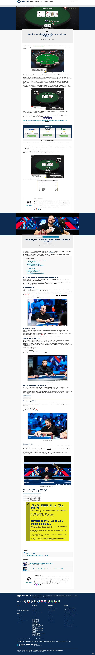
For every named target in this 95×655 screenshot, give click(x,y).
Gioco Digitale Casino (51, 619)
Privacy (18, 608)
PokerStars (34, 607)
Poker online (32, 1)
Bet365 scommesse (35, 620)
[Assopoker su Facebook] (38, 601)
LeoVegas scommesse (36, 624)
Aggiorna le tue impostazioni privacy (23, 610)
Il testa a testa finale (31, 268)
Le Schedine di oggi (20, 621)
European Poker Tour (54, 236)
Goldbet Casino (50, 613)
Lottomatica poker (35, 613)
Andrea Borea (53, 39)
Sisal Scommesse (35, 622)
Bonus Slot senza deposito (68, 622)
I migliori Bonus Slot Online (68, 625)
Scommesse (46, 1)
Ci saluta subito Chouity (31, 261)
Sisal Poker (34, 608)
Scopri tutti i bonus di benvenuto (47, 140)
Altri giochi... (51, 1)
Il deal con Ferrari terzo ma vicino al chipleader (35, 265)
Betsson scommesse (35, 619)
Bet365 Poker (34, 610)
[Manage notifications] (93, 653)
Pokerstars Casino (51, 611)
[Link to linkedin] (38, 209)
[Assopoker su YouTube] (28, 601)
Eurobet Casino (50, 617)
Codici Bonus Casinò (67, 620)
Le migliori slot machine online (69, 623)
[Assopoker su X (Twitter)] (35, 601)
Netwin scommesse (35, 634)
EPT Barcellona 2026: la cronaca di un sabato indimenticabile (36, 260)
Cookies (18, 607)
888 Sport (34, 627)
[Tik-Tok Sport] (58, 601)
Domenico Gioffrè (32, 564)
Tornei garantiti (48, 3)
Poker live (37, 1)
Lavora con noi (19, 609)
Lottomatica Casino (51, 610)
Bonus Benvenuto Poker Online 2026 (70, 610)
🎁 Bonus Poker (20, 3)
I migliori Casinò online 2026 (69, 609)
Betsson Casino (50, 607)
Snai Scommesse (35, 623)
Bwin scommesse (35, 632)
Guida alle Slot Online (67, 621)
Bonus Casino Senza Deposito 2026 (70, 608)
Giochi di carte (19, 622)
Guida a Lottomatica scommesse (37, 625)
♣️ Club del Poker (37, 3)
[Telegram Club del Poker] (42, 601)
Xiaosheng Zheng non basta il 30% (33, 264)
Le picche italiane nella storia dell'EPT (32, 271)
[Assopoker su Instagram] (25, 601)
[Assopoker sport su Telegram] (52, 601)
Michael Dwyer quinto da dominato (33, 262)
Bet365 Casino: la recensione (53, 608)
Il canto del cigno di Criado (32, 267)
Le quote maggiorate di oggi (68, 619)
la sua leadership (37, 289)
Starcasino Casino (51, 618)
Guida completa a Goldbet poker (37, 612)
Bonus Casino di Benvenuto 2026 (69, 607)
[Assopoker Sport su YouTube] (55, 601)
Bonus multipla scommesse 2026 (69, 618)
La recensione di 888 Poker (36, 611)
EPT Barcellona (46, 236)
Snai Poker (34, 609)
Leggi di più (47, 591)
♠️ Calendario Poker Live (56, 3)
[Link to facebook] (34, 209)
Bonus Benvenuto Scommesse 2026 (70, 613)
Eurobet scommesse (35, 621)
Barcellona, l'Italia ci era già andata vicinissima (35, 272)
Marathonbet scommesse (36, 635)
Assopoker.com (34, 595)
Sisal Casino (50, 612)
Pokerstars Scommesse (36, 626)
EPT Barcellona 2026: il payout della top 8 (33, 270)
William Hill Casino (51, 620)
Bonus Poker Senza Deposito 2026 (69, 611)
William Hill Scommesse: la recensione (38, 633)
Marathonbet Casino (51, 621)
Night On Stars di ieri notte (39, 45)
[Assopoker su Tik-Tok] (31, 601)
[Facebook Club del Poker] (45, 601)
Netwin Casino (50, 609)
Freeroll (43, 3)
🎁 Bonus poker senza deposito (28, 3)
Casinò (41, 1)
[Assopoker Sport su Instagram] (48, 601)
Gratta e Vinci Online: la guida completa (70, 626)
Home (16, 6)
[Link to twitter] (40, 209)
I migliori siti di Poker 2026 (68, 612)
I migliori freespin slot (67, 624)
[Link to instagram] (36, 209)
